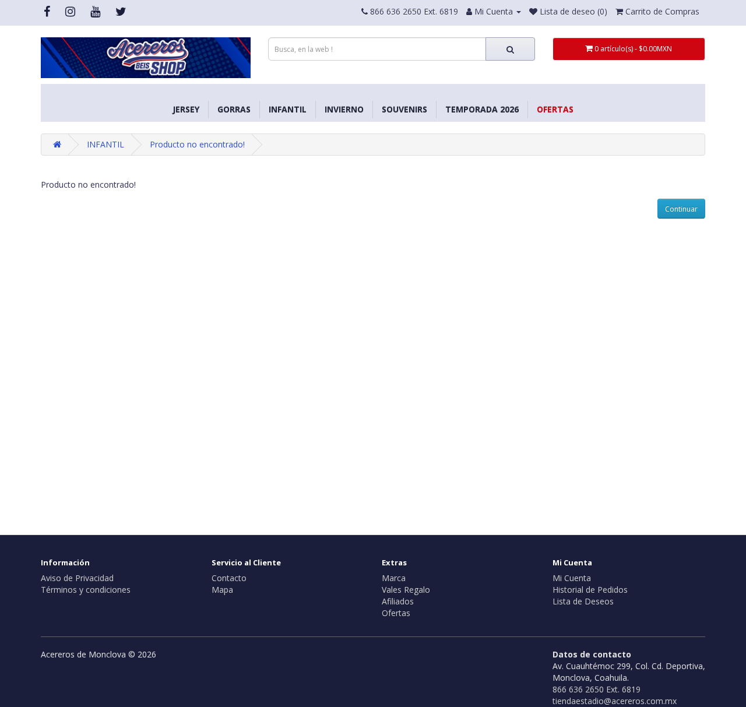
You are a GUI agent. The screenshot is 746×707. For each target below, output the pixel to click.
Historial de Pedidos (590, 589)
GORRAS (234, 109)
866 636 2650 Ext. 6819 (597, 689)
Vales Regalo (406, 589)
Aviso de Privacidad (77, 577)
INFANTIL (288, 109)
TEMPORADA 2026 (482, 109)
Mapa (222, 589)
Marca (394, 577)
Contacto (229, 577)
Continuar (681, 209)
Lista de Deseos (583, 601)
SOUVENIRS (404, 109)
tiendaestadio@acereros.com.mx (615, 700)
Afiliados (398, 601)
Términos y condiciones (86, 589)
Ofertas (555, 109)
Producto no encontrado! (197, 144)
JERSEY (186, 109)
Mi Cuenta (572, 577)
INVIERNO (344, 109)
